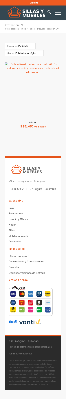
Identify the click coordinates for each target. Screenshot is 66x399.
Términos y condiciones (20, 353)
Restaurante (16, 213)
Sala (11, 207)
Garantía (14, 267)
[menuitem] (34, 3)
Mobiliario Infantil (18, 236)
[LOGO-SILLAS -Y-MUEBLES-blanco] (27, 12)
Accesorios (15, 241)
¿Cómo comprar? (19, 256)
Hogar (12, 224)
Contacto (34, 2)
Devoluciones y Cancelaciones (26, 261)
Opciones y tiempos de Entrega (27, 272)
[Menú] (56, 12)
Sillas (12, 230)
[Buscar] (47, 12)
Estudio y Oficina (18, 219)
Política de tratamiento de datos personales (30, 347)
